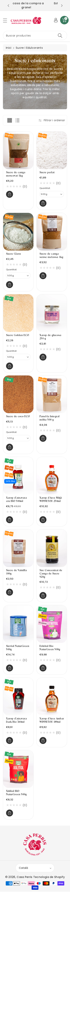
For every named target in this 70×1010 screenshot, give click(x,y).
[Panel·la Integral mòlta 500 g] (52, 394)
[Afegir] (9, 194)
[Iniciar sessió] (56, 20)
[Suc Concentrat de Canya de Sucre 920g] (52, 548)
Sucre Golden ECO (17, 335)
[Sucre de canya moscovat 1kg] (18, 150)
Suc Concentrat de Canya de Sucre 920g (50, 573)
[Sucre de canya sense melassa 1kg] (52, 232)
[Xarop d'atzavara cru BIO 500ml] (18, 476)
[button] (7, 20)
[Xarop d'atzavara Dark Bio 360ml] (18, 696)
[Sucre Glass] (18, 232)
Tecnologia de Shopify (49, 877)
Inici (8, 48)
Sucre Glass (13, 254)
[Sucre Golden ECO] (18, 313)
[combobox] (35, 35)
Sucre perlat (46, 172)
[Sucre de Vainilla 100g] (18, 548)
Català (23, 868)
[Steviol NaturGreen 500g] (18, 624)
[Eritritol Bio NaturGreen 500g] (52, 624)
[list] (17, 120)
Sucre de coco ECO (18, 416)
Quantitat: (44, 188)
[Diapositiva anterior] (8, 6)
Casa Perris (24, 877)
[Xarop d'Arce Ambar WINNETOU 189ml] (52, 696)
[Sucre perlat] (52, 150)
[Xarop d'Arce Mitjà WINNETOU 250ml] (52, 476)
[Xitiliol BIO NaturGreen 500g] (18, 769)
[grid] (9, 120)
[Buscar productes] (60, 35)
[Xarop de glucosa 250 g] (52, 313)
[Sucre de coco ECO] (18, 394)
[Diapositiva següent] (62, 6)
